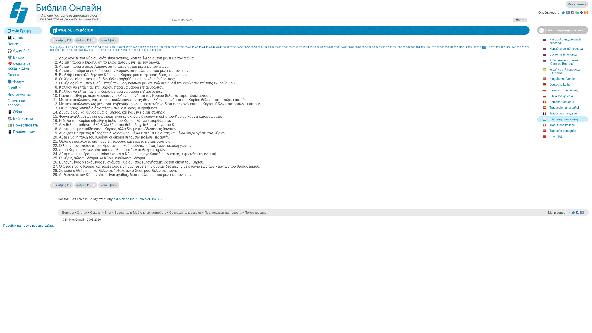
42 (196, 47)
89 (359, 47)
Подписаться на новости (223, 212)
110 (447, 47)
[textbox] (341, 20)
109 (442, 47)
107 (432, 47)
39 (186, 47)
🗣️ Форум (15, 81)
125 (517, 47)
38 (182, 47)
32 (161, 47)
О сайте (14, 88)
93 (373, 47)
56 (245, 47)
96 (383, 47)
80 (328, 47)
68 (286, 47)
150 (159, 50)
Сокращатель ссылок (185, 212)
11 (89, 47)
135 (86, 50)
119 (488, 47)
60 (259, 47)
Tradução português (562, 131)
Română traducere (561, 102)
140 (110, 50)
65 (276, 47)
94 (377, 47)
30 (155, 47)
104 (418, 47)
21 (123, 47)
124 (512, 47)
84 (342, 47)
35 (172, 47)
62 (266, 47)
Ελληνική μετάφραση (563, 119)
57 (248, 47)
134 (81, 50)
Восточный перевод (563, 54)
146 (139, 50)
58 (252, 47)
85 (345, 47)
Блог (108, 212)
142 (120, 50)
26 (141, 47)
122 (503, 47)
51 (227, 47)
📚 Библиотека (20, 118)
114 (465, 47)
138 (100, 50)
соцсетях (563, 212)
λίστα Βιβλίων (108, 40)
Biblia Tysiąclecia (561, 96)
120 (493, 47)
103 (413, 47)
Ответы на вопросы (16, 103)
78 (321, 47)
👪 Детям (15, 38)
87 (352, 47)
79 (325, 47)
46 (210, 47)
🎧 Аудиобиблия (21, 51)
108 (437, 47)
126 (522, 47)
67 (283, 47)
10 (85, 47)
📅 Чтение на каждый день (19, 66)
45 (207, 47)
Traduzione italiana (562, 125)
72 (300, 47)
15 (103, 47)
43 (200, 47)
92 (370, 47)
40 (189, 47)
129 (57, 50)
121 (498, 47)
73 (304, 47)
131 (66, 50)
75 (311, 47)
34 (168, 47)
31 (158, 47)
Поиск (12, 44)
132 (71, 50)
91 (366, 47)
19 (116, 47)
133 (76, 50)
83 (338, 47)
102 (408, 47)
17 (109, 47)
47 (214, 47)
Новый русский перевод (566, 48)
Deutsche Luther (560, 84)
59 (255, 47)
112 (456, 47)
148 (149, 50)
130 (61, 50)
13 (96, 47)
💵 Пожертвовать (22, 125)
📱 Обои (14, 112)
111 (451, 47)
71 (297, 47)
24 (134, 47)
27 (144, 47)
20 (120, 47)
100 (398, 47)
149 (154, 50)
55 (241, 47)
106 (428, 47)
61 (262, 47)
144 (129, 50)
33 (165, 47)
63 (269, 47)
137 (95, 50)
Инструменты (19, 94)
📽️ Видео (15, 57)
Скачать (14, 75)
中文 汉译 (555, 137)
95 (380, 47)
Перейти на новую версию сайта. (28, 225)
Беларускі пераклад (563, 90)
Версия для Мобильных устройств (140, 212)
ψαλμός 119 (84, 40)
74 (307, 47)
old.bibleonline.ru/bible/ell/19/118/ (138, 199)
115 (470, 47)
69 (290, 47)
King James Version (562, 78)
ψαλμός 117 (63, 40)
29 (151, 47)
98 (390, 47)
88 (356, 47)
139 (105, 50)
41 (193, 47)
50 (224, 47)
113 (460, 47)
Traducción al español (564, 107)
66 (279, 47)
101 (403, 47)
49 (220, 47)
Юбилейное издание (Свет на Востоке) (563, 62)
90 (363, 47)
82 (335, 47)
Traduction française (563, 113)
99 (394, 47)
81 (331, 47)
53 (234, 47)
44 (203, 47)
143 (125, 50)
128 (52, 50)
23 (130, 47)
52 (231, 47)
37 (179, 47)
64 (272, 47)
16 (106, 47)
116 (474, 47)
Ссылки (96, 212)
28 (148, 47)
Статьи (82, 212)
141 (115, 50)
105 (423, 47)
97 (387, 47)
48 (217, 47)
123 (508, 47)
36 (175, 47)
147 (144, 50)
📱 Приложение (21, 132)
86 (349, 47)
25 (137, 47)
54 (238, 47)
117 (479, 47)
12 (92, 47)
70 (293, 47)
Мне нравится (577, 4)
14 (99, 47)
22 (127, 47)
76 (314, 47)
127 (527, 47)
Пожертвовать (255, 212)
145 (134, 50)
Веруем (68, 212)
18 (113, 47)
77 (318, 47)
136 (91, 50)
